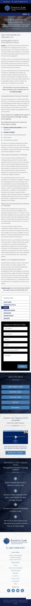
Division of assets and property (12, 127)
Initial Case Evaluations (15, 568)
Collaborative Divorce (10, 304)
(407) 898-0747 (20, 2)
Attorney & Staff (15, 570)
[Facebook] (8, 590)
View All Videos (15, 452)
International (7, 313)
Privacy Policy (15, 578)
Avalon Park (15, 397)
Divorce (3, 45)
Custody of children (9, 132)
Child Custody (7, 302)
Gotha (15, 402)
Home (15, 565)
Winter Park (15, 392)
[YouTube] (17, 590)
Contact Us (15, 576)
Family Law (8, 298)
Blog (15, 583)
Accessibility (15, 581)
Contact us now (5, 288)
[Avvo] (13, 590)
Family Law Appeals (9, 310)
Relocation (7, 318)
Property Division (8, 315)
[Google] (22, 590)
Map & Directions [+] (15, 559)
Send (22, 366)
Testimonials (6, 1)
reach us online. (17, 91)
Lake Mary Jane (15, 387)
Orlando (16, 407)
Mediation (15, 573)
